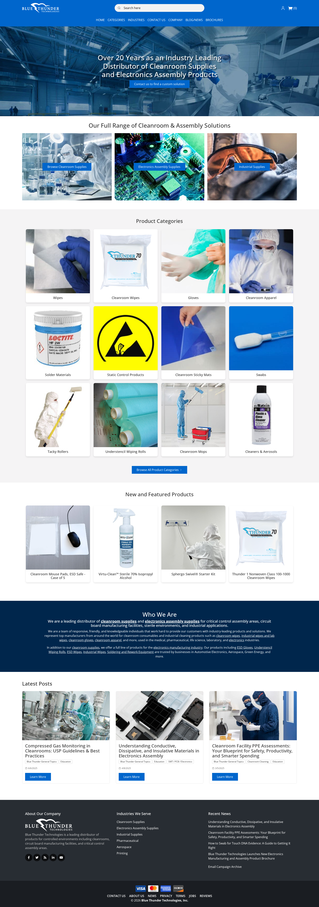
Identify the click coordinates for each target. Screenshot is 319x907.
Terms (180, 896)
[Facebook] (28, 857)
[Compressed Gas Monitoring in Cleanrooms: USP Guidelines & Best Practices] (66, 715)
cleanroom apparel (108, 640)
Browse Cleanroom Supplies (67, 167)
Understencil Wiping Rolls (125, 452)
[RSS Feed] (45, 857)
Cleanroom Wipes (126, 298)
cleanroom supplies (86, 647)
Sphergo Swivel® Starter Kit (193, 574)
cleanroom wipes (228, 636)
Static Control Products (125, 375)
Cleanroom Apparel (261, 298)
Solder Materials (58, 375)
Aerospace (124, 847)
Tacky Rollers (58, 452)
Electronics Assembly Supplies (159, 167)
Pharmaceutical (127, 841)
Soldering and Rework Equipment (130, 652)
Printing (122, 853)
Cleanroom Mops (193, 452)
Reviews (206, 896)
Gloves (193, 298)
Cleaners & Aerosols (261, 452)
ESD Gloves (245, 647)
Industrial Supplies (252, 167)
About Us (136, 896)
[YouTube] (61, 857)
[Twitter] (37, 857)
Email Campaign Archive (225, 867)
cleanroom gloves (81, 640)
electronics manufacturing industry (178, 647)
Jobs (192, 896)
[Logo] (40, 8)
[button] (283, 8)
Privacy (166, 896)
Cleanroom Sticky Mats (193, 375)
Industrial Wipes (94, 652)
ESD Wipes (74, 652)
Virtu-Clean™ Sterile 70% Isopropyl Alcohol (126, 576)
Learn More (38, 777)
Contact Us (116, 896)
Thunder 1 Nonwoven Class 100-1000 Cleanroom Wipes (261, 576)
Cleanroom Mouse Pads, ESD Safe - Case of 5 (57, 576)
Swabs (261, 375)
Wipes (58, 298)
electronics (236, 640)
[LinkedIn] (53, 857)
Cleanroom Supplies (131, 822)
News (152, 896)
